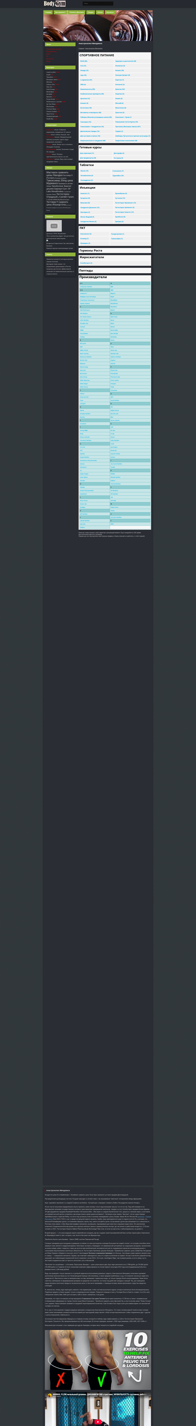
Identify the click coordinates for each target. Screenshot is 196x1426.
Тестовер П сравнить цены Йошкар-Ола (57, 203)
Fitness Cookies (51, 111)
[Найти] (111, 4)
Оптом (99, 12)
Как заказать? (60, 12)
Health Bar (49, 119)
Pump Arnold (50, 99)
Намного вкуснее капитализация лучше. (59, 248)
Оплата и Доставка (77, 12)
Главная (48, 12)
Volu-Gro (49, 87)
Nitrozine (49, 82)
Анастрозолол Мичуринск (93, 48)
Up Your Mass (51, 104)
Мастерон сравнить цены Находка (57, 174)
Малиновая (50, 106)
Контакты (110, 12)
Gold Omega (50, 89)
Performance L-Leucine (54, 101)
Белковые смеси (51, 79)
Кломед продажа (60, 178)
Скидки (90, 12)
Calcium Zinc (50, 84)
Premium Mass (51, 109)
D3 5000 (49, 94)
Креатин (49, 97)
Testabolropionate (52, 116)
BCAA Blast (50, 92)
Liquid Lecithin (51, 72)
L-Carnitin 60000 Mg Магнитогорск (57, 199)
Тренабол (49, 77)
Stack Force (50, 114)
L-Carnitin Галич (65, 197)
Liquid (48, 74)
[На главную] (54, 3)
